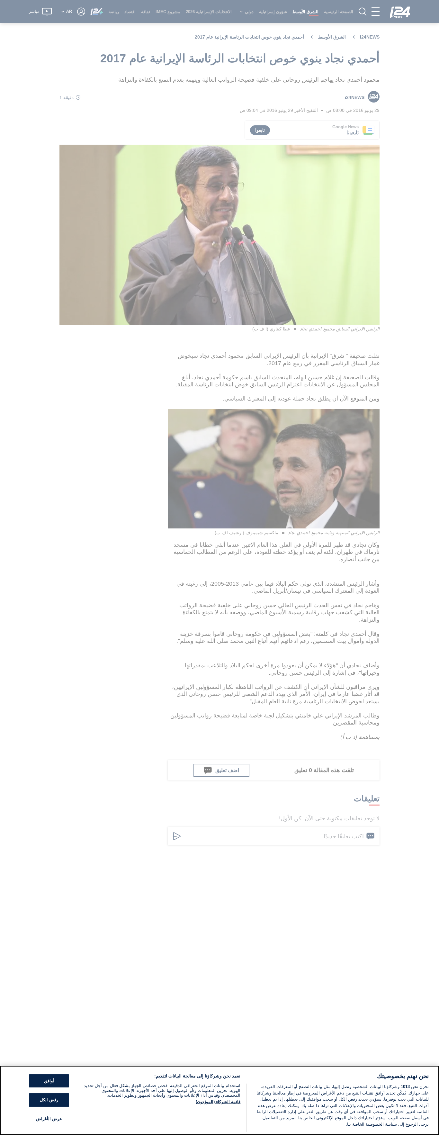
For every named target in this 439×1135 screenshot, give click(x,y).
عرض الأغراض (49, 1118)
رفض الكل (49, 1099)
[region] (219, 1100)
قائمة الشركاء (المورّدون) (218, 1101)
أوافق (49, 1080)
